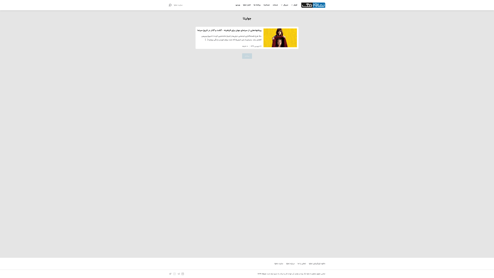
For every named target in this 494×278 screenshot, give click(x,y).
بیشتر (247, 56)
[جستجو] (170, 5)
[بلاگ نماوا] (313, 5)
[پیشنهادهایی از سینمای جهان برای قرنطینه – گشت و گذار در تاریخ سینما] (280, 37)
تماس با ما (302, 263)
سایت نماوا (178, 5)
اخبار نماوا (247, 5)
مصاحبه (267, 5)
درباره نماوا (290, 263)
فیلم (295, 5)
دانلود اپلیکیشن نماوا (317, 263)
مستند (275, 5)
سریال (285, 5)
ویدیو (238, 5)
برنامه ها (257, 5)
